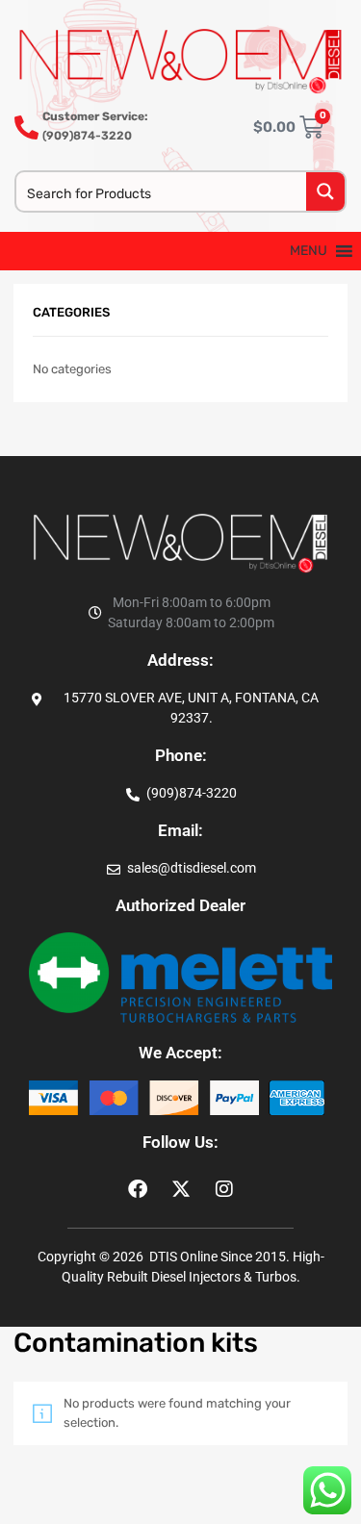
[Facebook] (137, 1189)
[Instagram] (224, 1189)
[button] (308, 251)
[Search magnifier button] (325, 191)
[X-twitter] (181, 1189)
